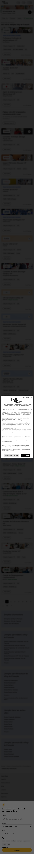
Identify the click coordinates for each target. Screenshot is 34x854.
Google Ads (27, 436)
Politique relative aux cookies (8, 450)
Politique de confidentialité (22, 449)
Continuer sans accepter (26, 397)
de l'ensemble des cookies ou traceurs (17, 412)
